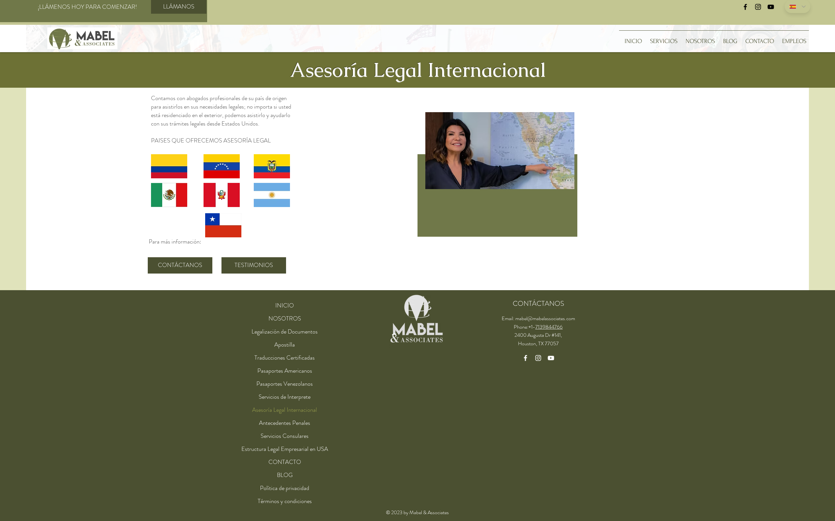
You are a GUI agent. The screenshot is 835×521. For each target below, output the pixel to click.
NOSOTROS (284, 318)
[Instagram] (758, 7)
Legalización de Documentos (284, 331)
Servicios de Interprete (285, 397)
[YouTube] (771, 7)
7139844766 (549, 327)
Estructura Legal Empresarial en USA (284, 449)
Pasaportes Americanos (284, 370)
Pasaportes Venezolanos (284, 384)
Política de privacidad (284, 488)
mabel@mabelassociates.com (545, 318)
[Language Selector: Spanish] (797, 6)
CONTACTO (284, 462)
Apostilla (284, 344)
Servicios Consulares (285, 436)
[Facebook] (745, 7)
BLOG (285, 475)
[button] (662, 38)
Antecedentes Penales (284, 423)
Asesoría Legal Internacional (284, 410)
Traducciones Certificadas (284, 357)
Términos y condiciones (284, 501)
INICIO (284, 305)
